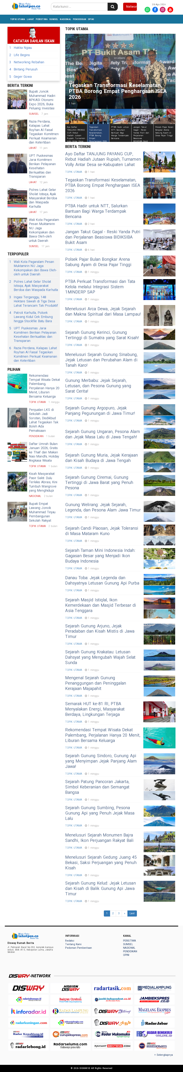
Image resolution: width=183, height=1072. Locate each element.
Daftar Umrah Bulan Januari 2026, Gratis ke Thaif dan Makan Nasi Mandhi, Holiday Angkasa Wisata (44, 452)
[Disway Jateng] (112, 1011)
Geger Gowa (20, 77)
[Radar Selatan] (154, 1046)
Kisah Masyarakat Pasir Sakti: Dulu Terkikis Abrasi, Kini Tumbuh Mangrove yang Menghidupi (43, 482)
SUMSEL (53, 19)
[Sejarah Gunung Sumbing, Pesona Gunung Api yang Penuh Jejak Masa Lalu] (159, 815)
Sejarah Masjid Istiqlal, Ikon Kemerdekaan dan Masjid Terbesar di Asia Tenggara (100, 605)
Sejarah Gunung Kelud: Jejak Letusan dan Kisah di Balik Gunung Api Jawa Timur (100, 888)
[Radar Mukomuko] (112, 1034)
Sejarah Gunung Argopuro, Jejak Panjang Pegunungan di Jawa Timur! (100, 411)
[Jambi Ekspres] (154, 999)
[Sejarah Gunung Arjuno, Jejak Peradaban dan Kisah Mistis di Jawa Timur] (159, 634)
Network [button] (131, 6)
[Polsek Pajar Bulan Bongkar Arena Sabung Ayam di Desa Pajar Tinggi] (159, 266)
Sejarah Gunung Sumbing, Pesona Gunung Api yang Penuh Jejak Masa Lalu (99, 813)
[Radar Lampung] (70, 1011)
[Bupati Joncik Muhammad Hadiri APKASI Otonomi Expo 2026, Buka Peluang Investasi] (17, 99)
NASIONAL (65, 19)
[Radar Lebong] (28, 1046)
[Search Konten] (112, 6)
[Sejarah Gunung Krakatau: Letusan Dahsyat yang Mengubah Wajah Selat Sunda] (159, 660)
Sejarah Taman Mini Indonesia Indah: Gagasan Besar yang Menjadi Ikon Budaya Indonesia (100, 556)
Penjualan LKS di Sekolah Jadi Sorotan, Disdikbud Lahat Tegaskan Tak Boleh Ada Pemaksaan (43, 420)
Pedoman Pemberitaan (78, 948)
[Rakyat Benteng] (112, 1046)
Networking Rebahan (26, 62)
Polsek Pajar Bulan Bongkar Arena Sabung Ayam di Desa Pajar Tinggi (98, 262)
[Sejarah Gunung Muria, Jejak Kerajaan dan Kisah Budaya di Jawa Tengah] (159, 461)
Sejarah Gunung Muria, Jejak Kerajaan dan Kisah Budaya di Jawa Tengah (101, 458)
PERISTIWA (42, 19)
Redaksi (69, 941)
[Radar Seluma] (70, 1046)
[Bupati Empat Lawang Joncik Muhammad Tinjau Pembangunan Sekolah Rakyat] (17, 511)
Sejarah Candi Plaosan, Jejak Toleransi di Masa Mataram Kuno (101, 531)
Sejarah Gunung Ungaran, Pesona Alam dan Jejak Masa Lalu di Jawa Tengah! (102, 434)
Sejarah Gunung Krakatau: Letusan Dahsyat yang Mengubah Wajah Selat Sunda (100, 657)
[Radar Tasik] (112, 988)
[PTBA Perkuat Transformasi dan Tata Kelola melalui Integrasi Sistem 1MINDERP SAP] (159, 289)
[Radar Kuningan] (28, 1022)
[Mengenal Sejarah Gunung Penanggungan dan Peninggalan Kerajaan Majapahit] (159, 685)
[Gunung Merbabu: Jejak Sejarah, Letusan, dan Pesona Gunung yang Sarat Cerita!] (159, 388)
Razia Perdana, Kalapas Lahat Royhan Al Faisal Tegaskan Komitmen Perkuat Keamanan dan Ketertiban (44, 132)
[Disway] (28, 988)
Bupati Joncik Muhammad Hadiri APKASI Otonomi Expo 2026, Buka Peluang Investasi (42, 100)
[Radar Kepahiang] (28, 1034)
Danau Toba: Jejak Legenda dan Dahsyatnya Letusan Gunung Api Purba (102, 580)
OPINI (91, 19)
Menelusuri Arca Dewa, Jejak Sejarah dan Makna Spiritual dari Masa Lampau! (103, 311)
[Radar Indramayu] (28, 999)
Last (132, 913)
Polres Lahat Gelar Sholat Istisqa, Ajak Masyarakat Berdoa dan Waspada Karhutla (43, 198)
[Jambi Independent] (112, 999)
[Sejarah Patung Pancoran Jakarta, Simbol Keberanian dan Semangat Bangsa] (159, 789)
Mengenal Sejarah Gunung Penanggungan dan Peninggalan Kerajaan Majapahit (95, 683)
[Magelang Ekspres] (154, 1011)
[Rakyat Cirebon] (70, 999)
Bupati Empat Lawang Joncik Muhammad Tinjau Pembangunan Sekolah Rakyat (42, 512)
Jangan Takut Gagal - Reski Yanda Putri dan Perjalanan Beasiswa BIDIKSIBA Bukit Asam (102, 237)
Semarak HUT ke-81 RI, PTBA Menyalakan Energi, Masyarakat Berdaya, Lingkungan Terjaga (95, 709)
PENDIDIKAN (79, 19)
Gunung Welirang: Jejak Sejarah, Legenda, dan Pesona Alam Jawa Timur (103, 507)
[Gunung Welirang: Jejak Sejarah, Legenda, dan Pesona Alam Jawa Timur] (159, 511)
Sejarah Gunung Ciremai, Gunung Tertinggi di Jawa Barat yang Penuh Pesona (99, 482)
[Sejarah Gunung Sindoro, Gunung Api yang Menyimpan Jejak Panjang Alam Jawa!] (159, 763)
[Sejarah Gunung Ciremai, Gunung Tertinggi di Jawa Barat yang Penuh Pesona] (159, 485)
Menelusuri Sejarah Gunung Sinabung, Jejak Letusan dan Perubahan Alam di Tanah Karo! (101, 360)
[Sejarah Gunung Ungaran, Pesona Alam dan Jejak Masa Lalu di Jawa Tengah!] (159, 438)
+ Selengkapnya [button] (163, 1055)
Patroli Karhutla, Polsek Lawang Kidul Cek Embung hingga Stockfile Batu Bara (31, 317)
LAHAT (30, 19)
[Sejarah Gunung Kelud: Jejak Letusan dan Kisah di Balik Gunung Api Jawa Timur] (159, 891)
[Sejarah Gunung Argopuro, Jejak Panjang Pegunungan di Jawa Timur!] (159, 414)
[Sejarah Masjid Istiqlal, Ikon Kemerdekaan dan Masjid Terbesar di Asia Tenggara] (159, 608)
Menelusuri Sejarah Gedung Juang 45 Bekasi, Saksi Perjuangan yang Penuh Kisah (101, 862)
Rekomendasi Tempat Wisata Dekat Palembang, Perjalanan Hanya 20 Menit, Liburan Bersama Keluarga (44, 386)
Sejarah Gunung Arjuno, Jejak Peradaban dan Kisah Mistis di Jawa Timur (99, 631)
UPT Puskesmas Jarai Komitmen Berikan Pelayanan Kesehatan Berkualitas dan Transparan (42, 166)
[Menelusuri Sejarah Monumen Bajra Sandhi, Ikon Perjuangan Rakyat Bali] (159, 841)
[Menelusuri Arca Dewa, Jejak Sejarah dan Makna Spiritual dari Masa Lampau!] (159, 315)
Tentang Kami (73, 944)
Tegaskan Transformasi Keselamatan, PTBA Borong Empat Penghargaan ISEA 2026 (102, 185)
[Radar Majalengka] (70, 1022)
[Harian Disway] (70, 988)
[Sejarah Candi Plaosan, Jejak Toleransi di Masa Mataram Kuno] (159, 534)
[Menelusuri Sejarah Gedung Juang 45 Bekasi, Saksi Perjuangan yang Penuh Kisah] (159, 865)
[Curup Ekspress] (70, 1034)
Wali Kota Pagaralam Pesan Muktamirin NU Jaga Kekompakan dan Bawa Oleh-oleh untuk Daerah (44, 230)
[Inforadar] (28, 1011)
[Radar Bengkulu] (154, 1034)
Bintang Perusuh (23, 69)
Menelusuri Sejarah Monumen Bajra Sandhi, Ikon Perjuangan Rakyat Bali (99, 838)
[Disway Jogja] (112, 1022)
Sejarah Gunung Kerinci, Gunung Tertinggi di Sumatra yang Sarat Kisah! (102, 335)
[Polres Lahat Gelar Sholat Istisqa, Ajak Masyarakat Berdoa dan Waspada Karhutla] (17, 197)
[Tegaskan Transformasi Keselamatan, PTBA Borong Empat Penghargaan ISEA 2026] (159, 188)
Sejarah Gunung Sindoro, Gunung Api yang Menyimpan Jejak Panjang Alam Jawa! (101, 761)
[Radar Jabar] (154, 1022)
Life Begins (19, 55)
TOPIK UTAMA (17, 19)
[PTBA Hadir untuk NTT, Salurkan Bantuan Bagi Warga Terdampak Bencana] (159, 214)
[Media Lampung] (154, 988)
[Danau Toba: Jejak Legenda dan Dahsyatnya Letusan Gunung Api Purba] (159, 584)
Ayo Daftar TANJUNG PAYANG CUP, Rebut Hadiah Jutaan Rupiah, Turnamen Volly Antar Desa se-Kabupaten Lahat (103, 159)
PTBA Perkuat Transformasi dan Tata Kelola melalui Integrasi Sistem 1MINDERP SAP (100, 287)
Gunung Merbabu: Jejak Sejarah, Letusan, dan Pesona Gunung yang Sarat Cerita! (98, 386)
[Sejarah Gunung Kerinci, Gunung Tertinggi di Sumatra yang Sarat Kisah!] (159, 339)
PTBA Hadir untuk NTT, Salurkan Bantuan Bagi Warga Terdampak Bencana (96, 211)
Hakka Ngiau (20, 48)
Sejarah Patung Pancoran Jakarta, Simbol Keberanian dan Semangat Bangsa (97, 787)
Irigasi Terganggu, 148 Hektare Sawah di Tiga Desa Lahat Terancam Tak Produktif (33, 301)
